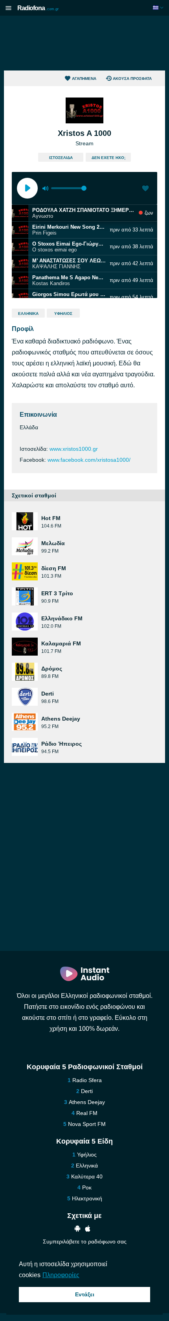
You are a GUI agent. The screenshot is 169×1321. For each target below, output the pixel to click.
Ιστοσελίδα (61, 157)
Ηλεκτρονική (87, 1198)
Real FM (86, 1113)
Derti (87, 1091)
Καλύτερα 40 (87, 1176)
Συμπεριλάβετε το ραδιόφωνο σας (85, 1241)
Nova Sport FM (87, 1124)
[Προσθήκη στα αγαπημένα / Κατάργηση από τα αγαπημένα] (145, 189)
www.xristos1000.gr (74, 449)
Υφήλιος (63, 313)
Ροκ (87, 1187)
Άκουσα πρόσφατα (132, 78)
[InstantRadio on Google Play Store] (77, 1229)
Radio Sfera (87, 1080)
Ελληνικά (28, 313)
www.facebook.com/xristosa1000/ (89, 460)
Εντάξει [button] (84, 1294)
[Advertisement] (84, 43)
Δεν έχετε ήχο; (108, 157)
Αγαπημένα (84, 78)
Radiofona (38, 8)
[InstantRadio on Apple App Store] (87, 1229)
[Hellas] (159, 7)
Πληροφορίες (60, 1275)
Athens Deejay (87, 1102)
